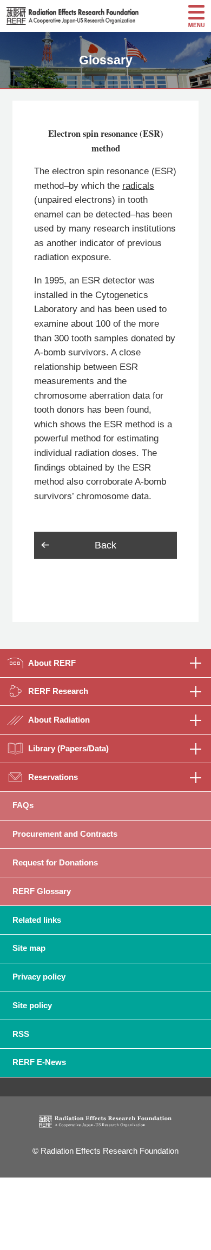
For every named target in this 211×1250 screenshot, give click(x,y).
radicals (138, 186)
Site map (28, 948)
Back (105, 545)
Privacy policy (38, 977)
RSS (20, 1034)
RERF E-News (39, 1062)
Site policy (32, 1005)
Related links (36, 920)
